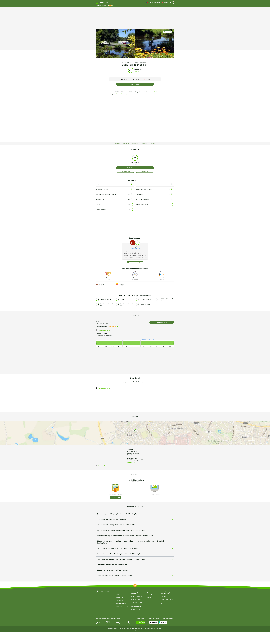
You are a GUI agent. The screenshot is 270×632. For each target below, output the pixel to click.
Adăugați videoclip (125, 171)
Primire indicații (131, 462)
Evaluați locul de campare (134, 167)
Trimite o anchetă (134, 84)
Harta (104, 5)
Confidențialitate (129, 628)
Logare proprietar (136, 609)
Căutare (98, 5)
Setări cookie (138, 628)
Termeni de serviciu (148, 628)
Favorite (166, 2)
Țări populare (119, 600)
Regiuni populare (121, 603)
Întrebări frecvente (151, 594)
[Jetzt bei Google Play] (163, 622)
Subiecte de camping (122, 606)
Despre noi (164, 596)
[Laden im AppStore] (153, 622)
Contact (148, 597)
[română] (147, 2)
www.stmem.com (154, 494)
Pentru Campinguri (136, 596)
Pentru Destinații (136, 599)
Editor (121, 628)
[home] (102, 591)
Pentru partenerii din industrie (137, 602)
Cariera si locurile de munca (167, 600)
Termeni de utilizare (113, 628)
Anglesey (127, 94)
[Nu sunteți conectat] (172, 2)
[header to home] (102, 2)
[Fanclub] (110, 5)
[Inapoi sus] (135, 585)
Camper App (119, 597)
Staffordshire (120, 94)
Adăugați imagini (144, 171)
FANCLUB (118, 594)
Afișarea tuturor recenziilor (134, 262)
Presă (162, 603)
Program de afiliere (136, 606)
